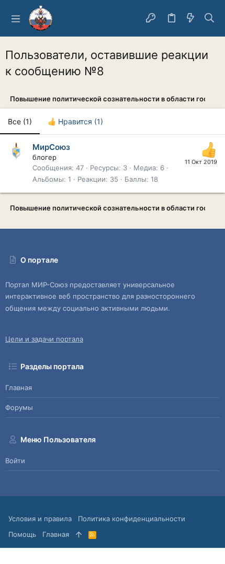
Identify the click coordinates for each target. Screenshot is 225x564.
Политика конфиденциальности (131, 518)
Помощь (22, 534)
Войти (15, 460)
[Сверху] (78, 534)
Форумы (19, 407)
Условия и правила (40, 518)
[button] (15, 18)
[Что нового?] (190, 18)
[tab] (75, 122)
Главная (18, 387)
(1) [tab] (20, 121)
